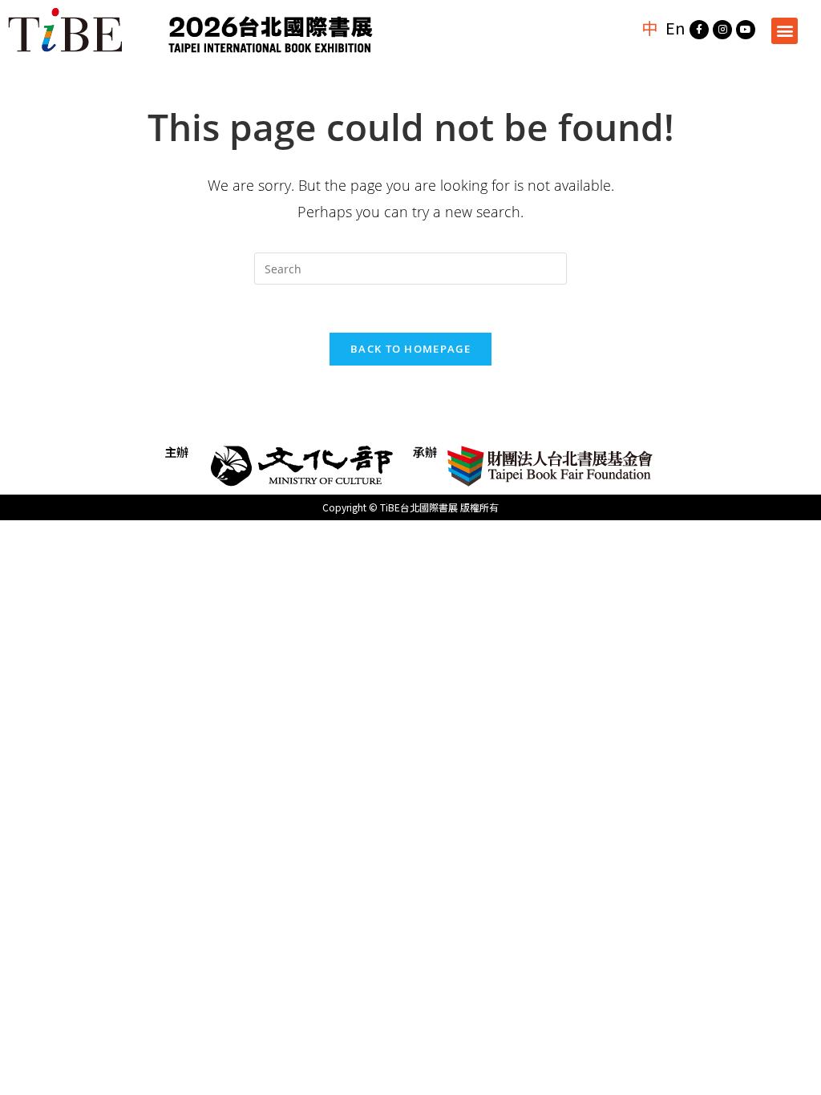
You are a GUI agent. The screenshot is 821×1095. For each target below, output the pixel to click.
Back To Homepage (410, 348)
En (675, 27)
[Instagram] (722, 29)
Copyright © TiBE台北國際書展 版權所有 (410, 507)
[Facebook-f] (699, 29)
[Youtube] (745, 29)
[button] (784, 31)
